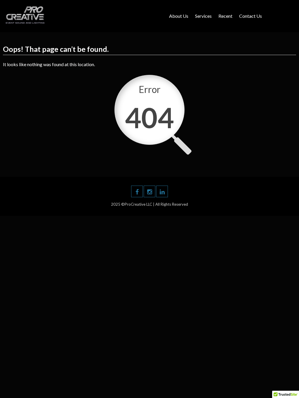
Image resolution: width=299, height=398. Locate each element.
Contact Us (250, 16)
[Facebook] (137, 191)
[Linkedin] (162, 191)
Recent (225, 16)
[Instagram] (149, 191)
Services (203, 16)
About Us (178, 16)
